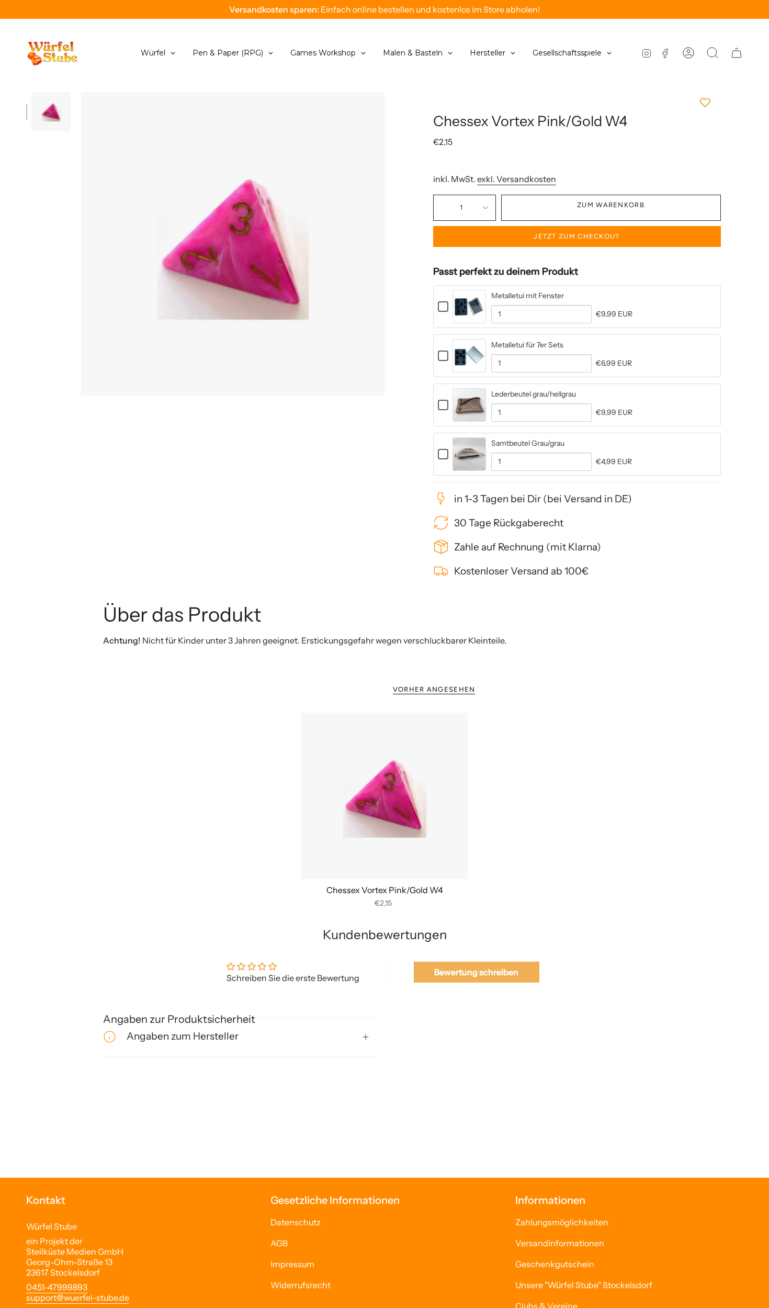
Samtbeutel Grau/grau (527, 443)
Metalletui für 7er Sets (527, 344)
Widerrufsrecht (300, 1285)
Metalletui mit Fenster (527, 295)
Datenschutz (295, 1222)
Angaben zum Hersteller (183, 1036)
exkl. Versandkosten (516, 179)
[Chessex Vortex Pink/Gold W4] (384, 796)
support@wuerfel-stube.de (77, 1297)
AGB (279, 1243)
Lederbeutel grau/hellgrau (533, 394)
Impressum (292, 1264)
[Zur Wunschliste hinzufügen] (577, 102)
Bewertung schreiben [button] (476, 972)
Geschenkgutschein (554, 1264)
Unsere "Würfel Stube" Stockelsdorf (583, 1285)
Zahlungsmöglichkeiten (561, 1222)
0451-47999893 (56, 1287)
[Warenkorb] (737, 53)
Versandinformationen (559, 1243)
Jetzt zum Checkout (576, 236)
